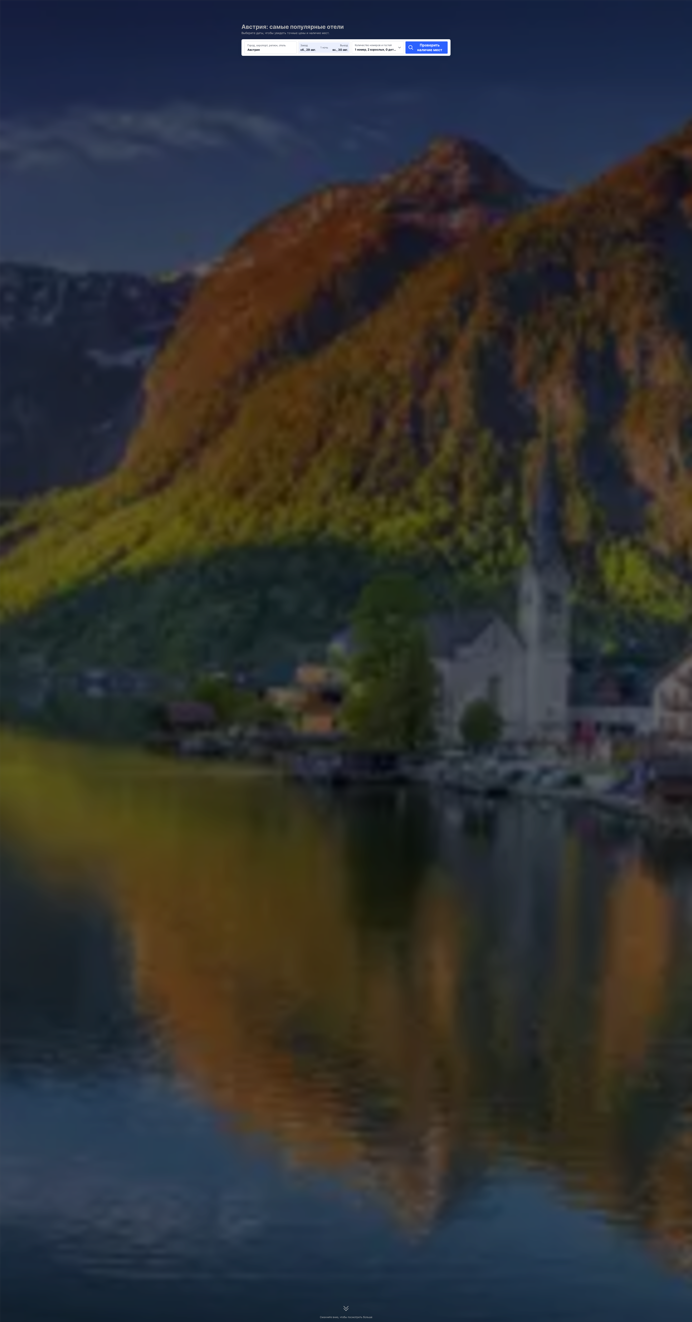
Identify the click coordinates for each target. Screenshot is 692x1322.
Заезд (304, 45)
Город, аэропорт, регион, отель (266, 45)
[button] (485, 6)
